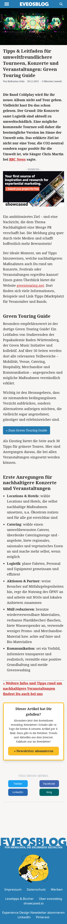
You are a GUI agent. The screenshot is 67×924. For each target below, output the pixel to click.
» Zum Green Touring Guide (26, 430)
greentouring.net (30, 285)
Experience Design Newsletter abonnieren (33, 912)
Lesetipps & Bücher (19, 898)
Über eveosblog (50, 898)
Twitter (18, 783)
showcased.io (34, 903)
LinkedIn (17, 792)
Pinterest (42, 917)
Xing (49, 792)
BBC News (17, 159)
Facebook (49, 783)
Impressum (13, 889)
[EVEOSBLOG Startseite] (34, 4)
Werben (57, 889)
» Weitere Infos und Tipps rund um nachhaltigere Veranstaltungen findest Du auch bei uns (32, 688)
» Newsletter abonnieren (33, 751)
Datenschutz (36, 889)
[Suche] (61, 4)
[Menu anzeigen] (6, 4)
